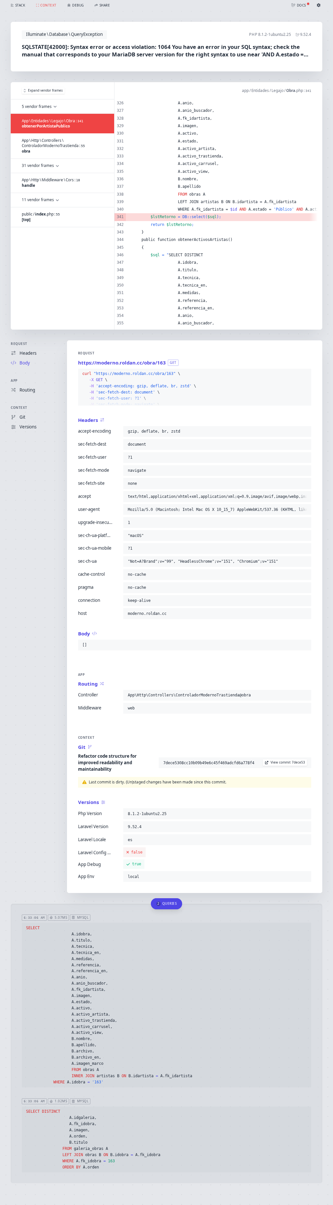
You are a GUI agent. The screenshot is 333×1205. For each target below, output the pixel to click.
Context (19, 407)
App (14, 380)
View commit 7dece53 (288, 762)
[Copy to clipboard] (305, 374)
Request (19, 343)
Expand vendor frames (45, 90)
